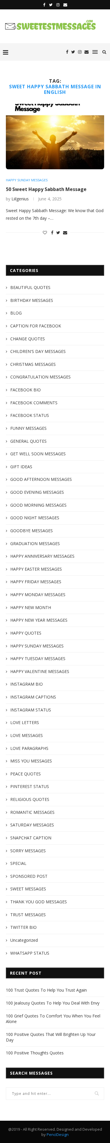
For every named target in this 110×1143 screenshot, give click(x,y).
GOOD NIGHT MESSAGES (34, 517)
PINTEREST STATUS (29, 786)
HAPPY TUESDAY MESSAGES (37, 658)
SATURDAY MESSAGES (32, 825)
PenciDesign (58, 1134)
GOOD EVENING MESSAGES (37, 492)
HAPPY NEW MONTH (30, 607)
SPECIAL (18, 863)
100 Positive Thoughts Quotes (35, 1053)
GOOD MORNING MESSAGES (38, 505)
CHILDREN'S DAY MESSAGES (38, 351)
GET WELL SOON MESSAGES (38, 453)
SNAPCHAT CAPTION (30, 838)
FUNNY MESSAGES (28, 428)
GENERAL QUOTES (28, 441)
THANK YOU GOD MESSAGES (38, 901)
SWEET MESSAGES (28, 889)
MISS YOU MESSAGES (31, 761)
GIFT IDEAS (21, 466)
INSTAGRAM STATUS (30, 710)
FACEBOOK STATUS (29, 415)
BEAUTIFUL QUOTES (30, 287)
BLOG (16, 313)
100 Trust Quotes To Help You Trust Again (46, 990)
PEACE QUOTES (25, 774)
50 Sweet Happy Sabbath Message (46, 189)
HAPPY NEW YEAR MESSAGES (38, 620)
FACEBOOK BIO (25, 390)
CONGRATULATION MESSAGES (40, 377)
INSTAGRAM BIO (26, 684)
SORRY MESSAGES (28, 850)
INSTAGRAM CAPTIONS (33, 697)
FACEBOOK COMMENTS (33, 402)
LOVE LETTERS (24, 722)
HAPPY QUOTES (25, 633)
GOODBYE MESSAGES (31, 530)
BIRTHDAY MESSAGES (31, 300)
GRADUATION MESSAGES (35, 543)
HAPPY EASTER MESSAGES (36, 569)
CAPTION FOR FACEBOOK (35, 326)
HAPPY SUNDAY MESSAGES (27, 180)
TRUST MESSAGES (28, 914)
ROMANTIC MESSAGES (32, 812)
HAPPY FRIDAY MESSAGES (35, 581)
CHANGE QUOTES (27, 338)
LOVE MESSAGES (26, 735)
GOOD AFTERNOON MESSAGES (41, 479)
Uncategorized (24, 940)
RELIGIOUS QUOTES (29, 799)
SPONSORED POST (29, 876)
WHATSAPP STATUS (29, 953)
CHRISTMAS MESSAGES (33, 364)
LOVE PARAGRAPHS (29, 748)
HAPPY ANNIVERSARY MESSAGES (42, 556)
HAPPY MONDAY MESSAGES (37, 594)
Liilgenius (20, 199)
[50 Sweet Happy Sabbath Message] (55, 136)
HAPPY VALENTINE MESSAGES (39, 671)
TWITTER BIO (23, 927)
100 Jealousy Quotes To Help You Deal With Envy (52, 1003)
